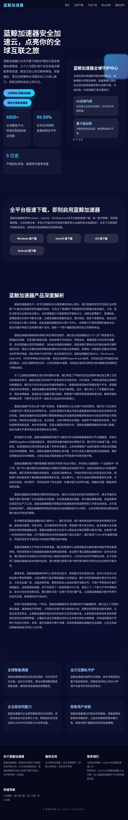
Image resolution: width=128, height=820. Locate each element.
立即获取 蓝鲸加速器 (19, 93)
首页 (67, 5)
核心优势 (106, 5)
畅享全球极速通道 (17, 103)
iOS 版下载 (101, 238)
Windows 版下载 (27, 238)
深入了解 (31, 795)
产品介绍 (92, 5)
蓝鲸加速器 (51, 809)
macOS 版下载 (64, 238)
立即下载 (78, 5)
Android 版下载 (27, 250)
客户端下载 (20, 795)
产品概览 (8, 795)
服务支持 (120, 5)
